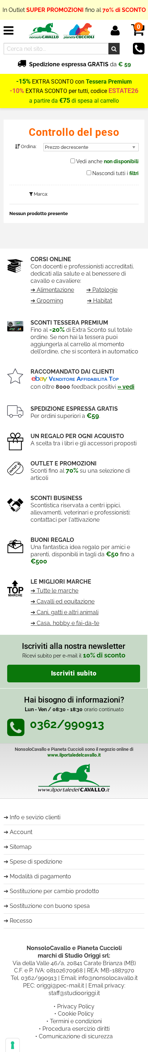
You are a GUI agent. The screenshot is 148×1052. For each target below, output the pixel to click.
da (80, 64)
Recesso (21, 920)
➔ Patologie (101, 289)
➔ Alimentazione (52, 289)
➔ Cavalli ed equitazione (62, 601)
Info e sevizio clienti (35, 817)
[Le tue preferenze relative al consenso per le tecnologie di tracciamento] (12, 1045)
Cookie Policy (76, 1013)
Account (21, 832)
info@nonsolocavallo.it (108, 978)
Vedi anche (107, 161)
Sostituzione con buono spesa (50, 905)
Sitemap (21, 846)
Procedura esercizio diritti (76, 1028)
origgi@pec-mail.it (60, 985)
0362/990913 (39, 978)
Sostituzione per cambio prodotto (54, 891)
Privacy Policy (75, 1006)
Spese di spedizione (36, 861)
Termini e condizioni (76, 1021)
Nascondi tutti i (115, 173)
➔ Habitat (99, 300)
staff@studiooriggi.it (74, 993)
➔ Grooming (47, 300)
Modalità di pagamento (40, 876)
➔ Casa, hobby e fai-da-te (65, 623)
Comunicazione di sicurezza (76, 1036)
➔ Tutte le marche (54, 590)
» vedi (125, 386)
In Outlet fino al (74, 7)
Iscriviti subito (74, 673)
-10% (17, 90)
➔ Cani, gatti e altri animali (64, 612)
